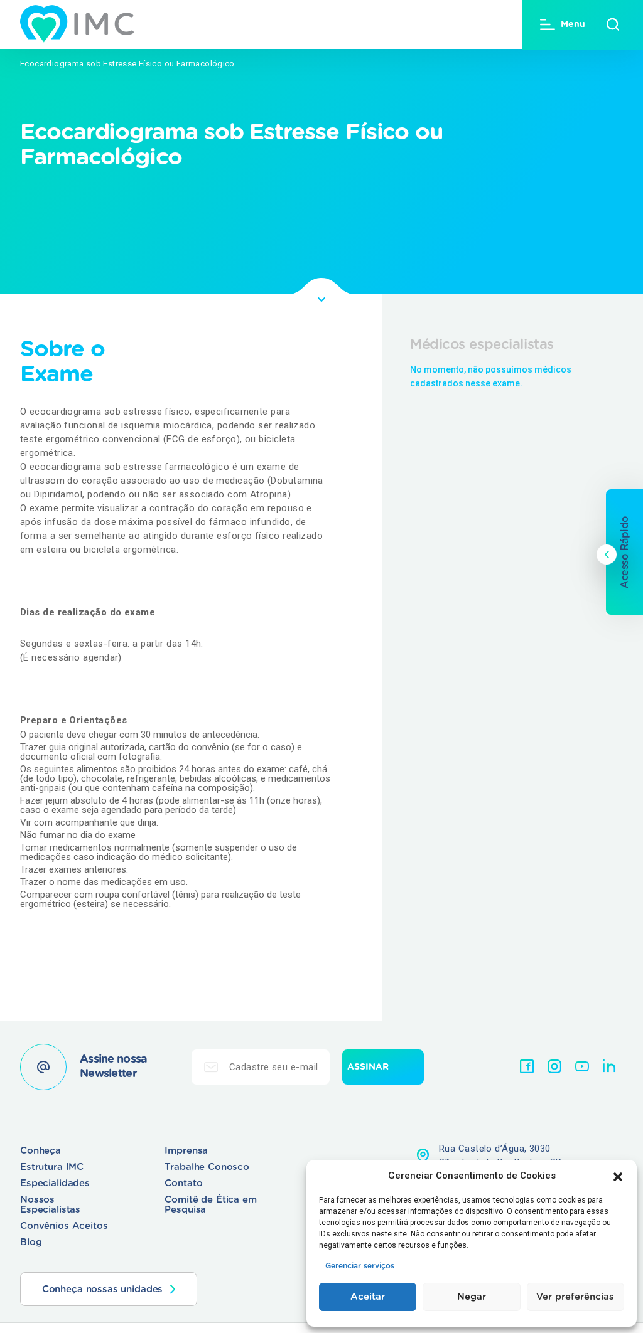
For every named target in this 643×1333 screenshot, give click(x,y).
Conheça (40, 1150)
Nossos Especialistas (50, 1204)
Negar (471, 1297)
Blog (30, 1242)
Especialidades (55, 1183)
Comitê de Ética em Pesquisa (210, 1204)
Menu (573, 24)
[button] (618, 1175)
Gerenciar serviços (359, 1266)
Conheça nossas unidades (102, 1289)
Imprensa (186, 1150)
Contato (183, 1183)
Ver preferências (575, 1297)
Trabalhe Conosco (207, 1167)
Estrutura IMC (52, 1167)
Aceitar (367, 1297)
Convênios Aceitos (63, 1226)
